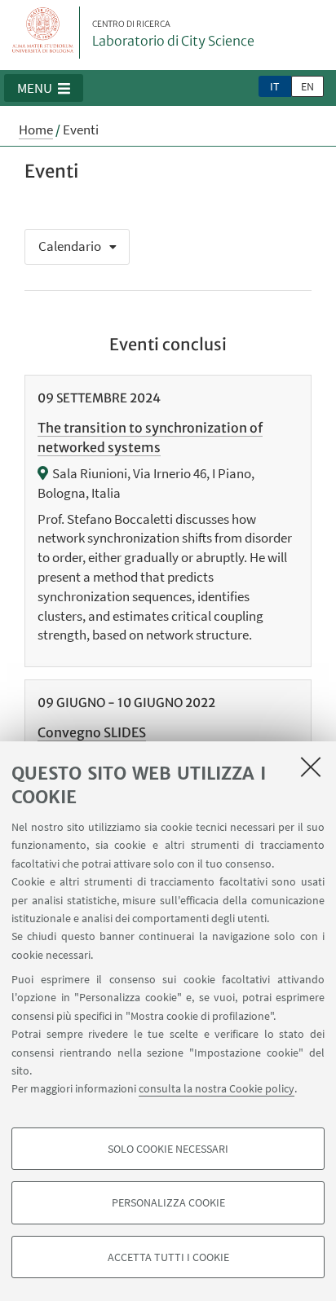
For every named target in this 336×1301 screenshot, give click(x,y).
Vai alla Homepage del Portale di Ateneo (43, 33)
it (275, 86)
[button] (43, 88)
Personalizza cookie (168, 1202)
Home (36, 129)
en (307, 86)
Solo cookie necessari (168, 1148)
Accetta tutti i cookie (168, 1257)
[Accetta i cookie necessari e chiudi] (311, 767)
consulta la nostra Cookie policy (216, 1088)
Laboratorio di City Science (173, 34)
